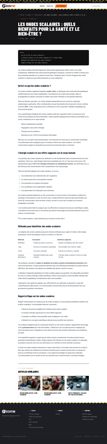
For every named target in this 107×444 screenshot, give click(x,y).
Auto (30, 419)
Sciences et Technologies (34, 15)
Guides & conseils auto (35, 416)
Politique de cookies (88, 419)
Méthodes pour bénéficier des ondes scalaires (36, 60)
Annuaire (42, 6)
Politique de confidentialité (89, 416)
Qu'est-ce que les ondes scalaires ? (33, 55)
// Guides (21, 15)
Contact (58, 414)
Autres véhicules (33, 422)
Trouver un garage (34, 414)
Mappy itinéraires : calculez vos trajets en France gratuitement (77, 394)
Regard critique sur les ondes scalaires (34, 62)
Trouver (62, 6)
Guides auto (50, 6)
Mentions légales (87, 414)
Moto (30, 424)
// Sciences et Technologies (28, 18)
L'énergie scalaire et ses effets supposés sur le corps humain (41, 57)
